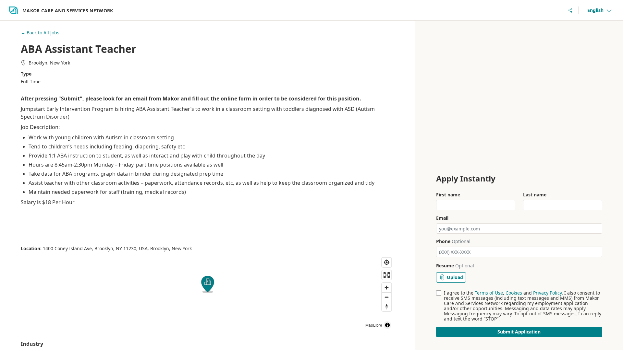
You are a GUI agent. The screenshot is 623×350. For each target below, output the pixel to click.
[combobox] (599, 10)
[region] (208, 293)
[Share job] (570, 10)
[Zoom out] (386, 297)
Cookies (514, 293)
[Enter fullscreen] (386, 275)
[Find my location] (386, 262)
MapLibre (373, 325)
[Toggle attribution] (387, 325)
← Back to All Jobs (40, 32)
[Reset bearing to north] (386, 306)
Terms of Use (489, 293)
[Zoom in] (386, 287)
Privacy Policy (547, 293)
